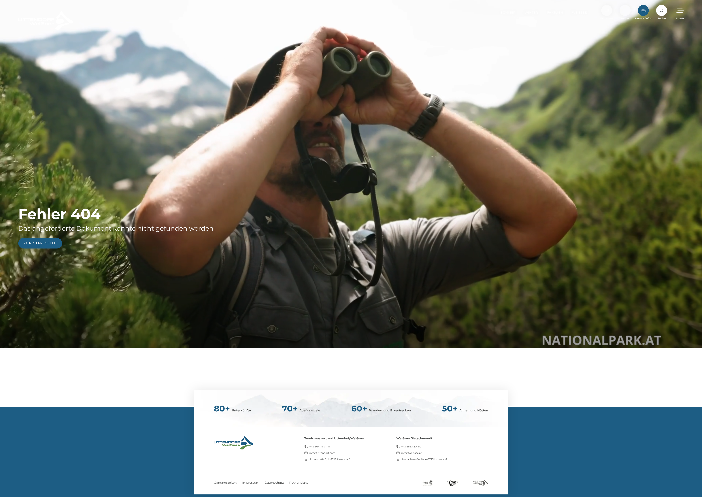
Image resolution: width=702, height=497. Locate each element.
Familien (555, 12)
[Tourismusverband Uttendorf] (45, 20)
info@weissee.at (411, 453)
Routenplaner (299, 482)
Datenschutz (274, 482)
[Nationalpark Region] (427, 482)
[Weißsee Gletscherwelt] (480, 482)
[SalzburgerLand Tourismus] (453, 482)
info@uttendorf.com (322, 453)
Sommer (508, 12)
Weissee (579, 12)
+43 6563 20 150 (411, 446)
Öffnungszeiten (225, 482)
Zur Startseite (40, 243)
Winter (531, 12)
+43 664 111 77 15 (319, 446)
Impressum (250, 482)
